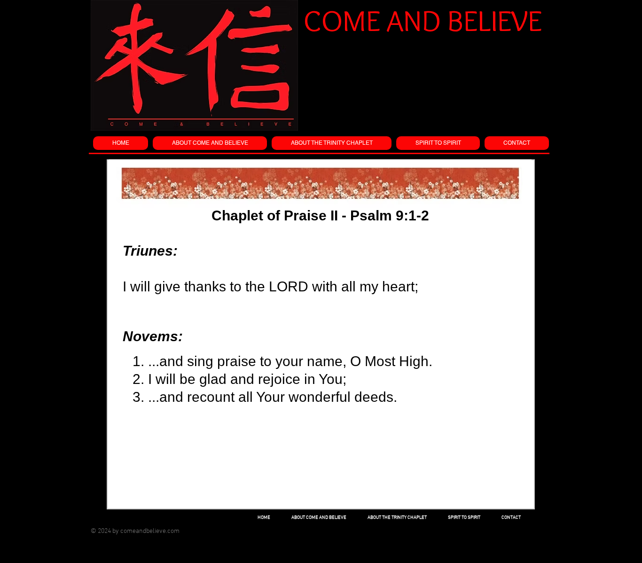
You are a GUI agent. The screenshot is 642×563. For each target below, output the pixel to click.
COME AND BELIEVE (423, 20)
